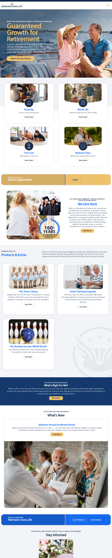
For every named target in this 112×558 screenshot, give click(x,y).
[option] (56, 464)
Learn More (28, 304)
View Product (29, 117)
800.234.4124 (56, 398)
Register (74, 180)
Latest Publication (78, 520)
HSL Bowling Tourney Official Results (28, 347)
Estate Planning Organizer (83, 292)
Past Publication (93, 520)
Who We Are (87, 231)
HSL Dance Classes (28, 292)
